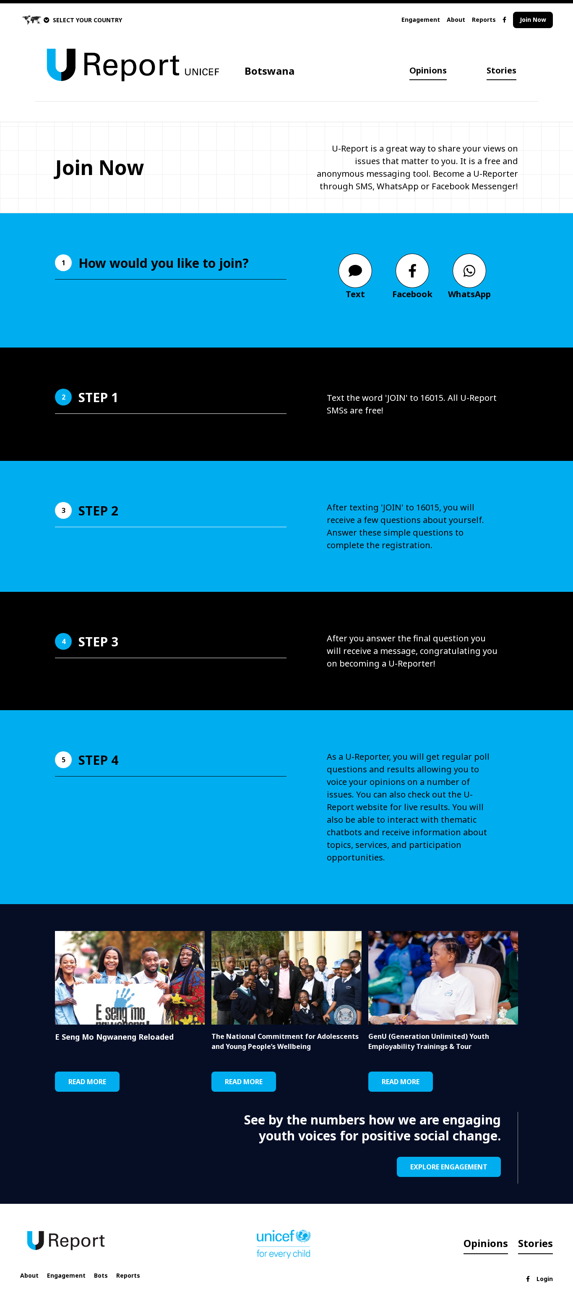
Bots (101, 1275)
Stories (501, 70)
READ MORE (87, 1081)
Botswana (269, 71)
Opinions (428, 70)
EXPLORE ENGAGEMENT (448, 1166)
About (456, 20)
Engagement (420, 20)
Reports (484, 20)
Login (545, 1279)
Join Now (533, 20)
